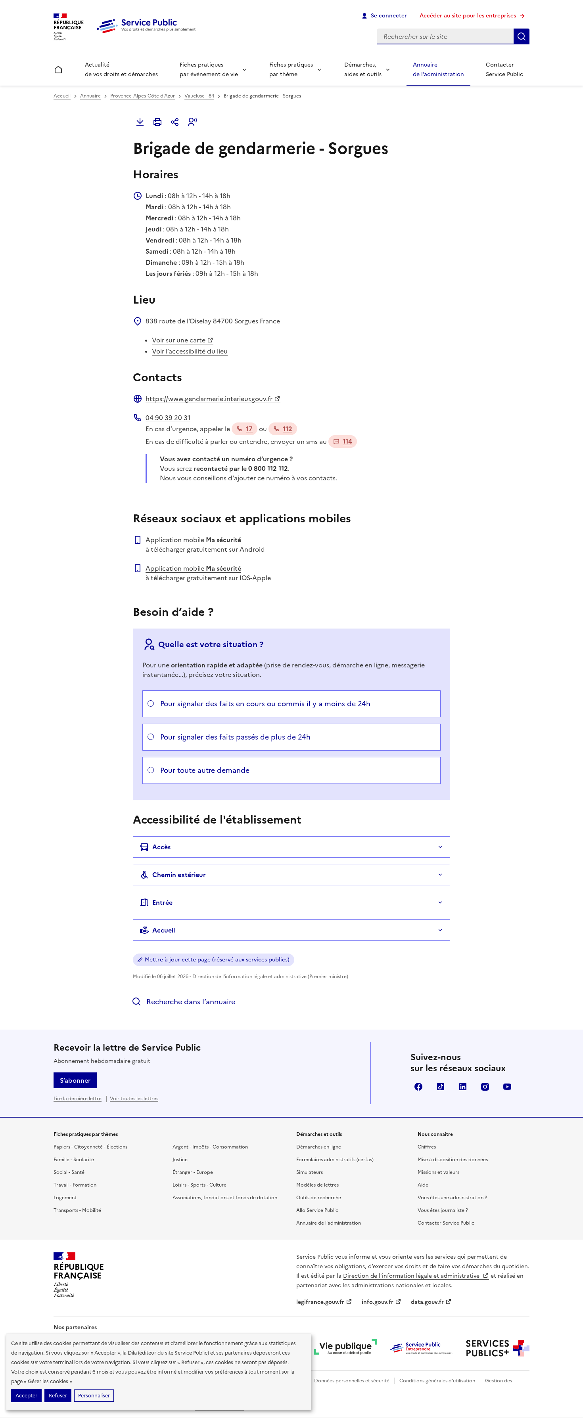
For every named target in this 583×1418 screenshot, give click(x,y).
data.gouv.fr (427, 1302)
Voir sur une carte (178, 340)
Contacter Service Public (504, 69)
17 (249, 429)
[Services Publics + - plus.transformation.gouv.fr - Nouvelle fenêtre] (497, 1348)
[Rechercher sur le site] (521, 36)
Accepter (26, 1395)
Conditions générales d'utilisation (437, 1380)
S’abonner (75, 1080)
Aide (423, 1185)
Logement (65, 1197)
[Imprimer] (157, 122)
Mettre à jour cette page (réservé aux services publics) (217, 960)
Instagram (485, 1087)
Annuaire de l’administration (438, 69)
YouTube (507, 1087)
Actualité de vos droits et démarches (121, 69)
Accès (161, 847)
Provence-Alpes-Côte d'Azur (142, 95)
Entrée (162, 902)
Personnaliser (94, 1395)
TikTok (441, 1087)
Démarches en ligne (318, 1146)
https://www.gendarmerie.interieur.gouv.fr (209, 398)
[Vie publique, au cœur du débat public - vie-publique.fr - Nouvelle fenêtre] (345, 1348)
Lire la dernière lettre (78, 1098)
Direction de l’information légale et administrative (412, 1276)
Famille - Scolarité (74, 1159)
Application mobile (193, 540)
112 (287, 429)
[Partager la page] (175, 122)
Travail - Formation (75, 1185)
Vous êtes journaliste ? (443, 1210)
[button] (192, 122)
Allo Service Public (317, 1210)
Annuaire (90, 95)
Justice (180, 1159)
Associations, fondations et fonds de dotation (225, 1197)
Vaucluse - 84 (199, 95)
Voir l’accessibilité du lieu (190, 351)
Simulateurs (309, 1172)
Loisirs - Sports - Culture (199, 1185)
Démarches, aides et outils (363, 69)
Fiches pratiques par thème (291, 69)
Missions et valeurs (438, 1172)
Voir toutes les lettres (134, 1098)
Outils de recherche (318, 1197)
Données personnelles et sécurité (351, 1380)
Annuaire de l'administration (328, 1223)
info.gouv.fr (377, 1302)
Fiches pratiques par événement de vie (209, 69)
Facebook (418, 1087)
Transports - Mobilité (77, 1210)
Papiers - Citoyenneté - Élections (90, 1146)
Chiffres (427, 1146)
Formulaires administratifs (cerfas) (335, 1159)
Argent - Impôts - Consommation (210, 1146)
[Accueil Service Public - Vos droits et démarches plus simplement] (147, 33)
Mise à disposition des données (453, 1159)
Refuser (58, 1395)
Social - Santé (69, 1172)
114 (347, 441)
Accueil (62, 95)
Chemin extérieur (179, 874)
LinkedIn (463, 1087)
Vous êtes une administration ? (452, 1197)
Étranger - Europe (193, 1172)
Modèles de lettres (317, 1185)
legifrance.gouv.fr (320, 1302)
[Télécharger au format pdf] (140, 122)
